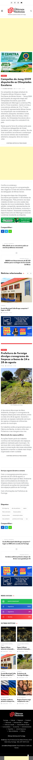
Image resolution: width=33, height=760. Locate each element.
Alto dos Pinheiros (16, 508)
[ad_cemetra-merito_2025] (16, 57)
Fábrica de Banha (6, 511)
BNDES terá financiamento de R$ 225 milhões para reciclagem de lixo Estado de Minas (17, 262)
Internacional (5, 697)
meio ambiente (6, 519)
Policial (13, 720)
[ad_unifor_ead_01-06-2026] (16, 331)
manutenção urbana (18, 515)
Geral (2, 645)
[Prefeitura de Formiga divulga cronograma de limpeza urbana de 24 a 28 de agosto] (24, 661)
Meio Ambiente (13, 731)
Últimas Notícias (8, 88)
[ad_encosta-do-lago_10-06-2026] (16, 67)
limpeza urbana (6, 515)
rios (27, 519)
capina (24, 508)
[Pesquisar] (31, 11)
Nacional (8, 722)
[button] (27, 273)
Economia (16, 727)
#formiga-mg (5, 508)
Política (23, 731)
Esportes (10, 729)
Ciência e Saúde (9, 724)
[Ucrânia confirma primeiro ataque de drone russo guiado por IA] (8, 687)
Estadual (28, 720)
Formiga (3, 305)
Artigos (26, 722)
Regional (20, 720)
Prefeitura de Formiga (17, 519)
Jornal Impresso (21, 729)
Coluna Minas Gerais (6, 643)
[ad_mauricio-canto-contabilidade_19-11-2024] (16, 321)
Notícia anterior (9, 243)
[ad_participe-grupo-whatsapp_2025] (16, 220)
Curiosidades (6, 727)
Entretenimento (21, 697)
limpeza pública (17, 511)
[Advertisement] (16, 34)
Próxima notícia (24, 258)
